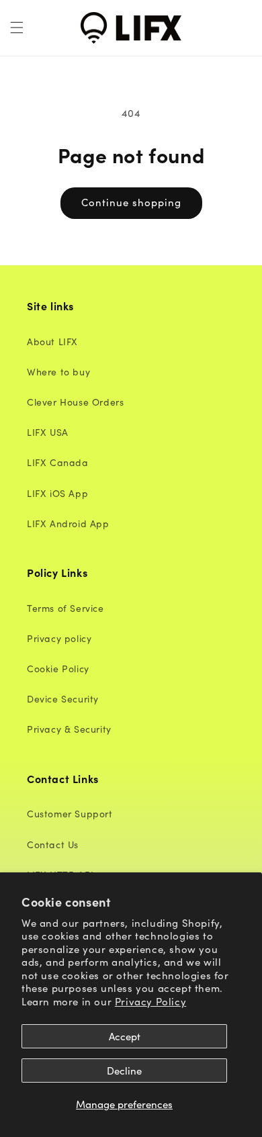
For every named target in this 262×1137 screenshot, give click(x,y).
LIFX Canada (58, 462)
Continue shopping (131, 202)
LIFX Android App (68, 523)
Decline (124, 1070)
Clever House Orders (75, 401)
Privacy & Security (69, 728)
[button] (17, 27)
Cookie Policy (58, 668)
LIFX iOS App (57, 493)
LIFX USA (48, 432)
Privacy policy (59, 638)
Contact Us (53, 844)
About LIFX (52, 341)
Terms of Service (65, 608)
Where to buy (58, 371)
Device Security (63, 698)
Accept (124, 1036)
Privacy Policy (150, 1001)
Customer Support (70, 813)
